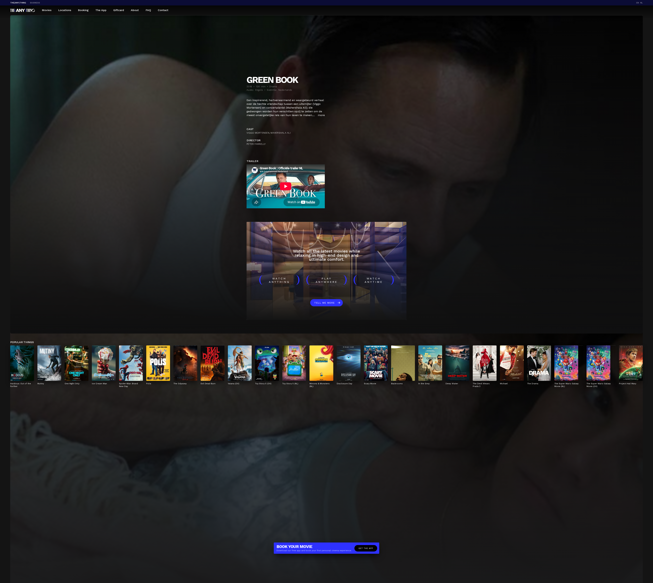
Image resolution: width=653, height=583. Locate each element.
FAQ (148, 10)
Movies (46, 10)
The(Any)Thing (18, 3)
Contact (163, 10)
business (35, 3)
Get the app (365, 548)
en (637, 3)
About (135, 10)
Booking (83, 10)
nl (641, 3)
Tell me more (324, 302)
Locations (64, 10)
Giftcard (118, 10)
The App (100, 10)
